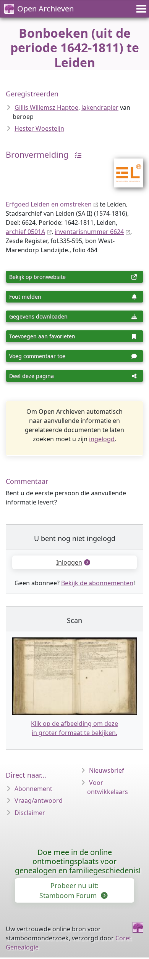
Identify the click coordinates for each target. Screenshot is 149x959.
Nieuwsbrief (106, 770)
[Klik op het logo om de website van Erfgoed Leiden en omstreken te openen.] (124, 168)
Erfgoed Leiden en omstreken (49, 204)
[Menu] (140, 8)
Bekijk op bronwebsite (37, 276)
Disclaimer (30, 813)
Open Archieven (45, 8)
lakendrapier (99, 107)
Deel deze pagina (31, 375)
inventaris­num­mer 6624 (89, 231)
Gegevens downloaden (38, 316)
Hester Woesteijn (39, 128)
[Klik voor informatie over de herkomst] (76, 154)
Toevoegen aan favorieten (42, 336)
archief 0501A (25, 231)
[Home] (138, 927)
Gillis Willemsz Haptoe (46, 107)
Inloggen (69, 562)
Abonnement (33, 788)
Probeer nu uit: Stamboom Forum (69, 890)
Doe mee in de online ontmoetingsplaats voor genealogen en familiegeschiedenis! (78, 861)
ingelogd (102, 439)
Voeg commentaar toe (37, 356)
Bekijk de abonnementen (97, 583)
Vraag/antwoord (39, 800)
